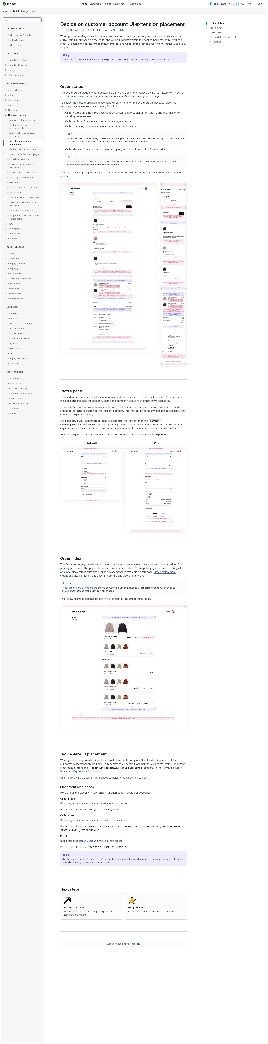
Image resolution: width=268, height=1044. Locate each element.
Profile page (216, 27)
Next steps (215, 41)
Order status (217, 23)
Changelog (135, 3)
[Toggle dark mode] (242, 3)
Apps (84, 3)
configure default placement (86, 771)
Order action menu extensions (82, 161)
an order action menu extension (79, 96)
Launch (34, 11)
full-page (145, 59)
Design (24, 11)
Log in (261, 3)
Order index (216, 32)
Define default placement (223, 37)
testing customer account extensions (93, 862)
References (119, 3)
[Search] (236, 3)
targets (64, 47)
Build (16, 11)
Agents (107, 3)
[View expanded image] (182, 185)
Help (249, 3)
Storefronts (95, 3)
